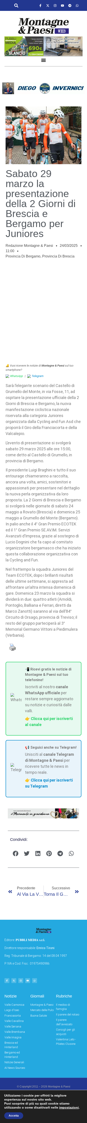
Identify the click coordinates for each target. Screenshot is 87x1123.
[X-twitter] (48, 5)
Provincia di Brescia (58, 256)
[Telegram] (70, 5)
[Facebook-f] (40, 5)
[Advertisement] (43, 313)
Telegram (38, 376)
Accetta (14, 1115)
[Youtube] (62, 5)
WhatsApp (16, 376)
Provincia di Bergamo (23, 256)
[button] (16, 5)
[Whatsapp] (77, 5)
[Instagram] (55, 5)
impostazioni (69, 1107)
